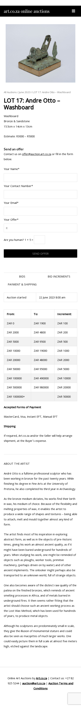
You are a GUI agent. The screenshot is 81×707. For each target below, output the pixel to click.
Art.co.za (41, 678)
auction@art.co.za (33, 683)
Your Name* (11, 169)
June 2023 (25, 92)
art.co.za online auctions (27, 11)
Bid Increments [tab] (59, 276)
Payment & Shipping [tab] (22, 284)
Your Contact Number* (18, 186)
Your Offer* (11, 219)
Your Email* (11, 203)
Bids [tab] (22, 276)
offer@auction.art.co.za (36, 154)
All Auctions (10, 92)
